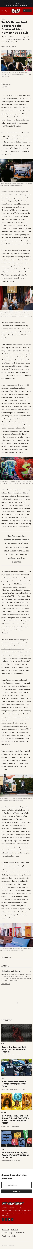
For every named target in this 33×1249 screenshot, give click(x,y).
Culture (4, 1112)
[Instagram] (12, 1219)
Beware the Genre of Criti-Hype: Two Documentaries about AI (14, 1049)
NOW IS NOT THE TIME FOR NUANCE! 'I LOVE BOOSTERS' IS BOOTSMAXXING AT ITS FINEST (15, 1119)
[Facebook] (3, 1219)
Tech (3, 18)
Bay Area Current (9, 1245)
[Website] (30, 971)
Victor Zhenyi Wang (7, 1055)
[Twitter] (6, 1219)
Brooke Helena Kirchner (9, 1089)
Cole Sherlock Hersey (8, 46)
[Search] (6, 11)
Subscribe (27, 11)
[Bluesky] (9, 1219)
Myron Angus (5, 1126)
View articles (5, 983)
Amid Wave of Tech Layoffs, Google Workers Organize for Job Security (15, 1155)
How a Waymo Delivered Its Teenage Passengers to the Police (14, 1083)
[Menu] (2, 11)
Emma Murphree (6, 1160)
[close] (31, 3)
